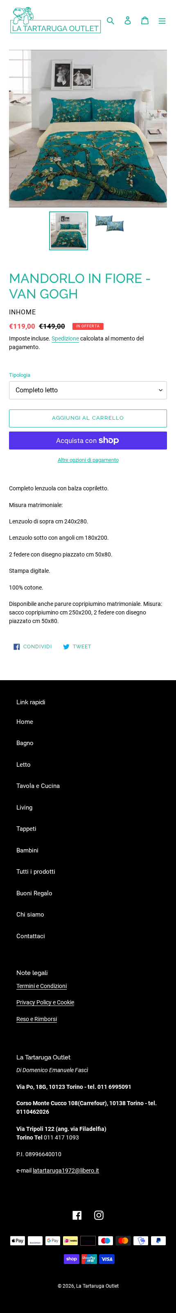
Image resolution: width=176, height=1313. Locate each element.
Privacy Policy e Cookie (45, 1002)
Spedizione (65, 338)
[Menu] (162, 20)
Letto (23, 764)
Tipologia (19, 375)
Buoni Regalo (34, 893)
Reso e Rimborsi (36, 1019)
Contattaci (30, 936)
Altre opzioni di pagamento (88, 460)
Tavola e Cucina (38, 786)
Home (24, 721)
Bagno (25, 743)
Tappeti (26, 828)
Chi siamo (30, 914)
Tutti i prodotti (35, 871)
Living (24, 807)
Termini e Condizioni (41, 986)
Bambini (27, 850)
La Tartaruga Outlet (97, 1286)
